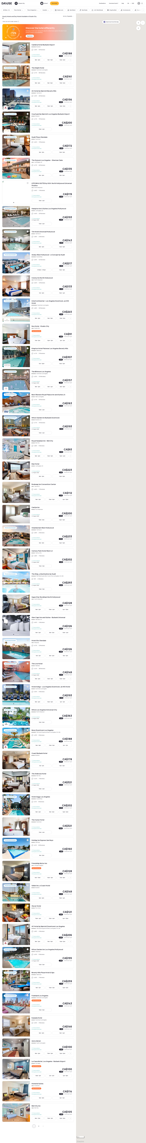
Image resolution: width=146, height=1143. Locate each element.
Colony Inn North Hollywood (38, 285)
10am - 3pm (62, 270)
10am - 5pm (62, 60)
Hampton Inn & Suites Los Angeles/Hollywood (38, 216)
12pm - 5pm (65, 987)
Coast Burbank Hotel (38, 760)
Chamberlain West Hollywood (38, 535)
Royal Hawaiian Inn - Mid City (38, 448)
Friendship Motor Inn (38, 871)
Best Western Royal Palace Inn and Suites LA (38, 402)
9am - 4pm (50, 386)
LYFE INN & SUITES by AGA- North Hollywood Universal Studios (38, 192)
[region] (111, 578)
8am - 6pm (50, 83)
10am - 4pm (42, 129)
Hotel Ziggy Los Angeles (38, 804)
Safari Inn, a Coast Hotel (38, 892)
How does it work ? (113, 3)
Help (123, 3)
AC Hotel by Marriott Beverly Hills (38, 99)
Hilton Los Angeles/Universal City (38, 716)
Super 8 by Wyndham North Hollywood (38, 604)
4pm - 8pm (65, 1075)
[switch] (59, 10)
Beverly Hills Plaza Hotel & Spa (38, 980)
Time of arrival (17, 10)
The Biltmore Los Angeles (38, 379)
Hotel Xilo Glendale (38, 648)
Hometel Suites (38, 1091)
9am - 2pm (37, 678)
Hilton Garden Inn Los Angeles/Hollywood (38, 957)
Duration (45, 10)
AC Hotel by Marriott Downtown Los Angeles (38, 934)
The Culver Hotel (38, 826)
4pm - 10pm (65, 499)
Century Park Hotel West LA (38, 558)
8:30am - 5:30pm (41, 270)
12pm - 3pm (62, 106)
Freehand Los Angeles (38, 1003)
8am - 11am (37, 1118)
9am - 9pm (50, 60)
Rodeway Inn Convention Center (38, 492)
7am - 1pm (38, 655)
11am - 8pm (62, 877)
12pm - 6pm (62, 476)
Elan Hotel (38, 470)
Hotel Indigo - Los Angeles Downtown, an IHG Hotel (38, 694)
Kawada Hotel (38, 1025)
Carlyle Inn (38, 514)
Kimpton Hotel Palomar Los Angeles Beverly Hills (38, 356)
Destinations (102, 3)
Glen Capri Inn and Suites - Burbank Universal (38, 625)
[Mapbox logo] (80, 1141)
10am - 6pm (52, 499)
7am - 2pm (41, 293)
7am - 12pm (41, 363)
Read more (30, 36)
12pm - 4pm (62, 456)
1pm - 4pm (51, 1075)
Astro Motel (38, 1048)
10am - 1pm (38, 1075)
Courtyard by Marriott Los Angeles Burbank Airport (38, 122)
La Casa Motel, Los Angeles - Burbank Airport (38, 1069)
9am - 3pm (41, 543)
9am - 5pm (62, 175)
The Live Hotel (38, 671)
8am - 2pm (37, 60)
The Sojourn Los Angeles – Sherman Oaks (38, 168)
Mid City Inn (38, 1112)
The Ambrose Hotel (38, 781)
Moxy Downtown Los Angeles (38, 738)
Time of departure (31, 10)
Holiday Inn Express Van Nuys (38, 848)
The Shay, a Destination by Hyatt (38, 582)
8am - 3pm (41, 152)
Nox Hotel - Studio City (38, 334)
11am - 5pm (37, 340)
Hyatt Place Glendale (38, 145)
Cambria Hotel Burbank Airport (38, 52)
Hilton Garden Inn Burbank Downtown (38, 425)
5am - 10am (37, 877)
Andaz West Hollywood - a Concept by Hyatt (38, 262)
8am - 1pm (38, 987)
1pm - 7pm (62, 340)
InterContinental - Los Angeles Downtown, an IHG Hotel (38, 310)
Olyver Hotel (38, 913)
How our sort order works (10, 21)
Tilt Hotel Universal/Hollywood (38, 239)
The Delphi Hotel (38, 75)
